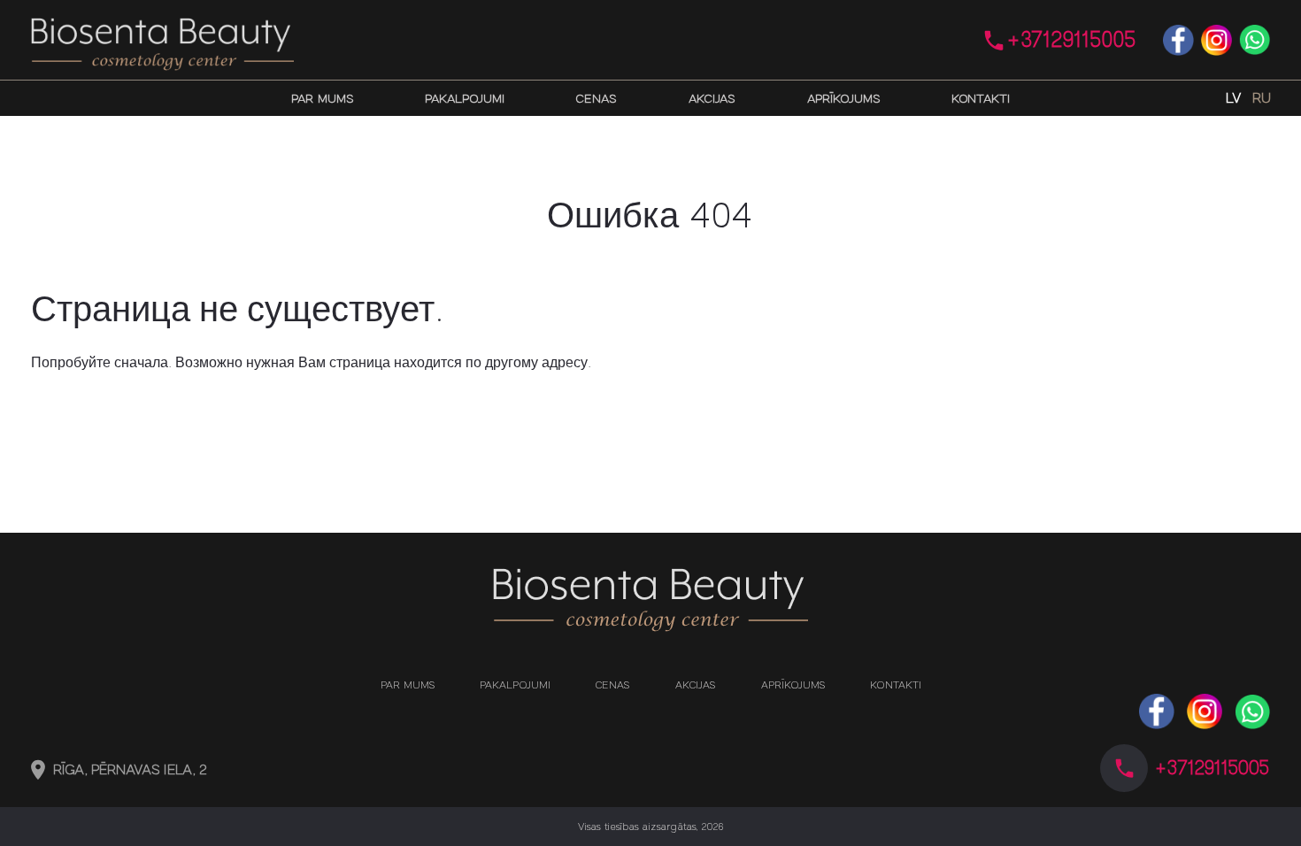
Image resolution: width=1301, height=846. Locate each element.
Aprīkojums (843, 98)
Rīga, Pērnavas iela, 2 (130, 770)
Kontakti (980, 98)
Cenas (596, 98)
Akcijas (711, 98)
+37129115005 (1071, 40)
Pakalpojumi (464, 98)
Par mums (322, 98)
